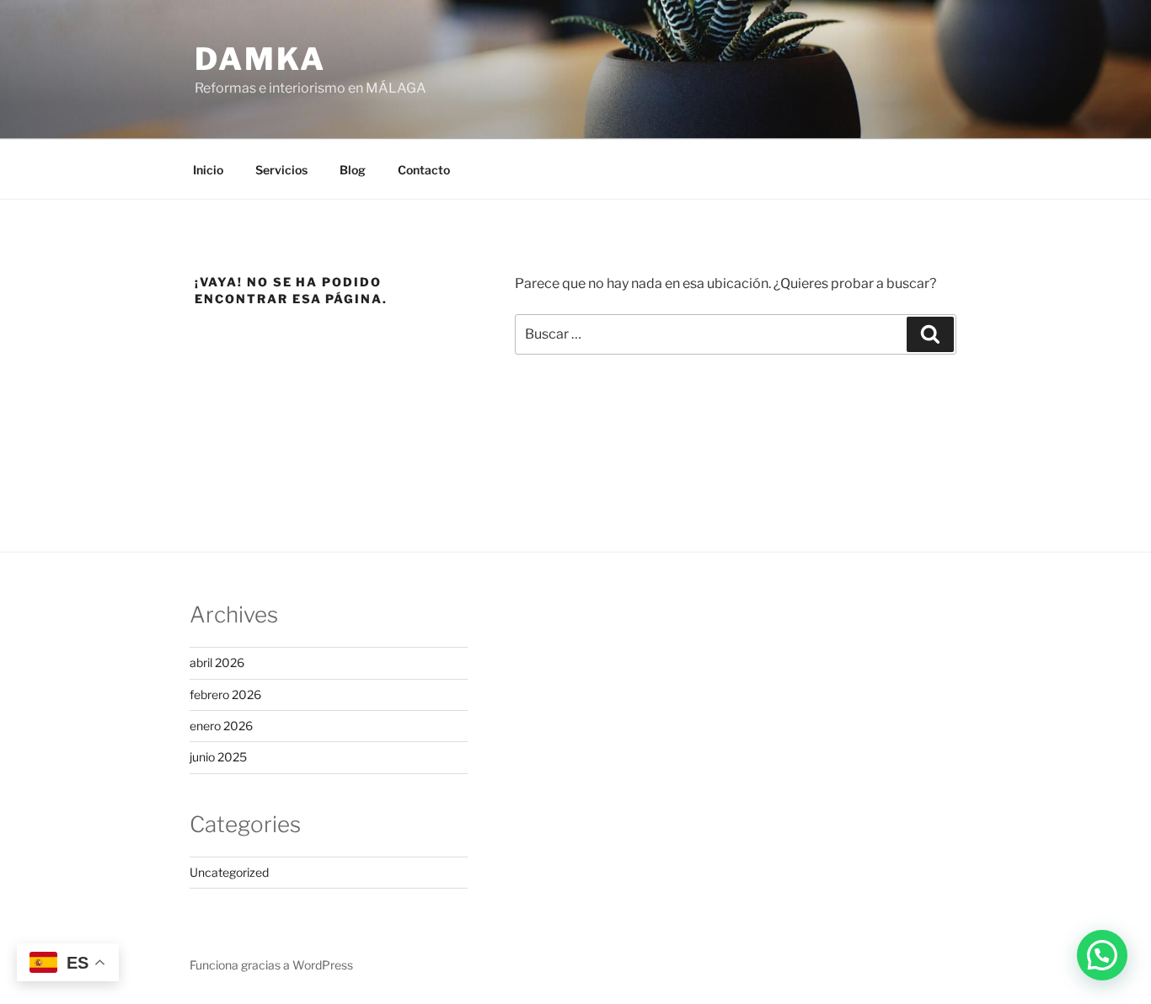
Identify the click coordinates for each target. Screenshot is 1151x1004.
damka (260, 58)
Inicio (208, 170)
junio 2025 (218, 757)
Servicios (281, 170)
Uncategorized (229, 872)
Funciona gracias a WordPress (271, 965)
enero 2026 (221, 725)
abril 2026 (217, 662)
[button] (1102, 955)
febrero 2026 (225, 694)
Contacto (424, 170)
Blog (353, 170)
